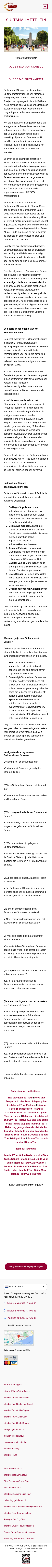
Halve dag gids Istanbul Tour (29, 1123)
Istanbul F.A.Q (10, 1455)
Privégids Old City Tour (14, 1519)
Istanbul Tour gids (26, 1148)
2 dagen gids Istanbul (14, 1429)
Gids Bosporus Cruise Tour (16, 1481)
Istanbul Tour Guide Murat (33, 1170)
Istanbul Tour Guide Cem (17, 1166)
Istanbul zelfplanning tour (15, 1475)
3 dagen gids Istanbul (14, 1436)
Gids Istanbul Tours (13, 1468)
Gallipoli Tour (18, 1138)
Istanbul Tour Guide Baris (18, 1155)
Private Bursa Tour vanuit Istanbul (19, 1532)
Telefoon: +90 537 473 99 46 (21, 1310)
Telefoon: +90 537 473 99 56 (21, 1303)
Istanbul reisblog (11, 1448)
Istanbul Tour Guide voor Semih (18, 1404)
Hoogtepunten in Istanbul (15, 1442)
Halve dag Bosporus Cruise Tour (19, 1538)
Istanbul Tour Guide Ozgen (29, 1163)
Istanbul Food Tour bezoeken (17, 1513)
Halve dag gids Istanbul (15, 1500)
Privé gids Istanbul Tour (20, 1097)
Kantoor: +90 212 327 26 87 (22, 1318)
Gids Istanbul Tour (12, 1487)
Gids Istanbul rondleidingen (26, 1091)
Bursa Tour (31, 1142)
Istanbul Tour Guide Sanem (16, 1397)
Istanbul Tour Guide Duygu (26, 1174)
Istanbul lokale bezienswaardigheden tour (23, 1506)
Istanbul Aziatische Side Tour (17, 1494)
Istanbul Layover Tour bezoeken (19, 1525)
